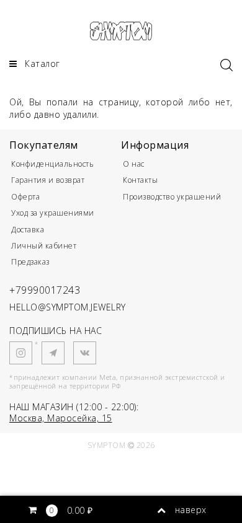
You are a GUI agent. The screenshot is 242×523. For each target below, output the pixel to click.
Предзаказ (30, 262)
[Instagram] (20, 352)
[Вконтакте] (84, 352)
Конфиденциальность (52, 164)
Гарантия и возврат (47, 180)
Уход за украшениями (52, 213)
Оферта (25, 196)
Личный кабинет (43, 245)
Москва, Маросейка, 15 (60, 418)
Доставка (27, 229)
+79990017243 (44, 290)
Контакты (140, 180)
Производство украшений (172, 196)
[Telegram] (53, 352)
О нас (134, 164)
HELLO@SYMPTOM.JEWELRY (67, 307)
